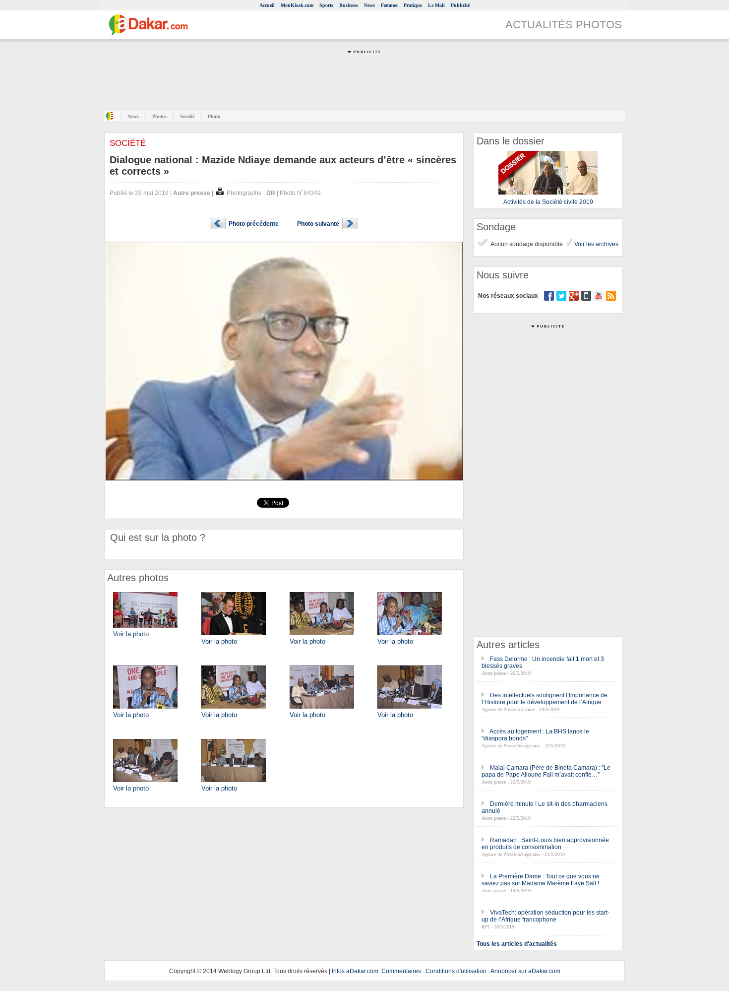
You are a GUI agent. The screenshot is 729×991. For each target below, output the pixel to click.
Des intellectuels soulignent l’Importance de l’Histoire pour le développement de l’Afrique (545, 699)
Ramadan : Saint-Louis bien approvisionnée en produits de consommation (545, 844)
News (369, 5)
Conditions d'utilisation (455, 971)
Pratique (413, 5)
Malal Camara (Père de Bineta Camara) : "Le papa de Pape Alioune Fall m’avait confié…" (546, 771)
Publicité (460, 5)
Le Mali (436, 5)
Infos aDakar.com (355, 971)
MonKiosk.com (297, 5)
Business (348, 5)
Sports (326, 5)
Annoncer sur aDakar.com (525, 971)
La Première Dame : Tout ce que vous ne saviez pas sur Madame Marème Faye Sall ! (541, 880)
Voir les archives (595, 244)
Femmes (389, 5)
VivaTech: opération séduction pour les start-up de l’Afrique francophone (545, 916)
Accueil (267, 5)
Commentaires (401, 971)
